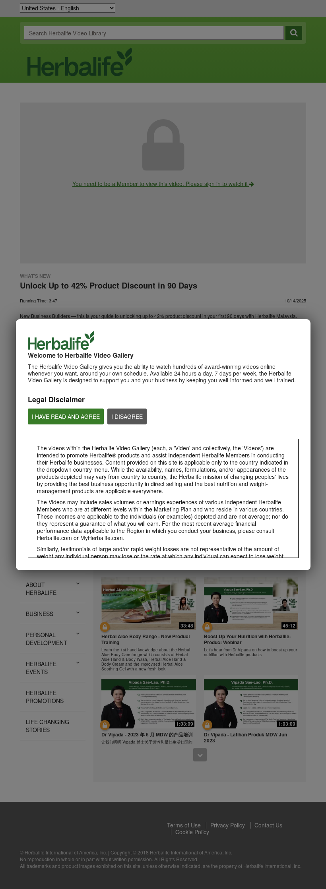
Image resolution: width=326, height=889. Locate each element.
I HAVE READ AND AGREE (66, 416)
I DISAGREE (127, 416)
